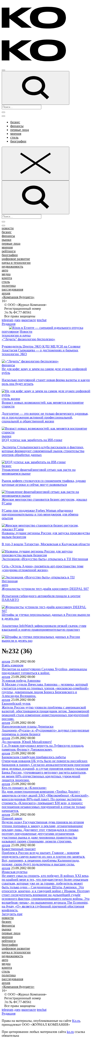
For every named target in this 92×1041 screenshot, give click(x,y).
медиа (6, 274)
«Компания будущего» (18, 297)
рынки (6, 239)
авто (5, 270)
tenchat (41, 320)
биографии (18, 141)
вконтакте (28, 320)
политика (9, 285)
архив (6, 293)
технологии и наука (16, 335)
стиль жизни (11, 398)
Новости (26, 331)
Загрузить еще (12, 914)
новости (8, 228)
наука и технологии (16, 262)
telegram (7, 320)
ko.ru (70, 1032)
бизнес (15, 122)
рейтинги (9, 251)
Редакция (8, 324)
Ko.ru (76, 1021)
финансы (17, 126)
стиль (14, 137)
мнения (15, 133)
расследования (12, 289)
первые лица (19, 130)
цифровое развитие (16, 259)
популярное (10, 331)
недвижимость (12, 266)
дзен (17, 320)
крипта (7, 278)
